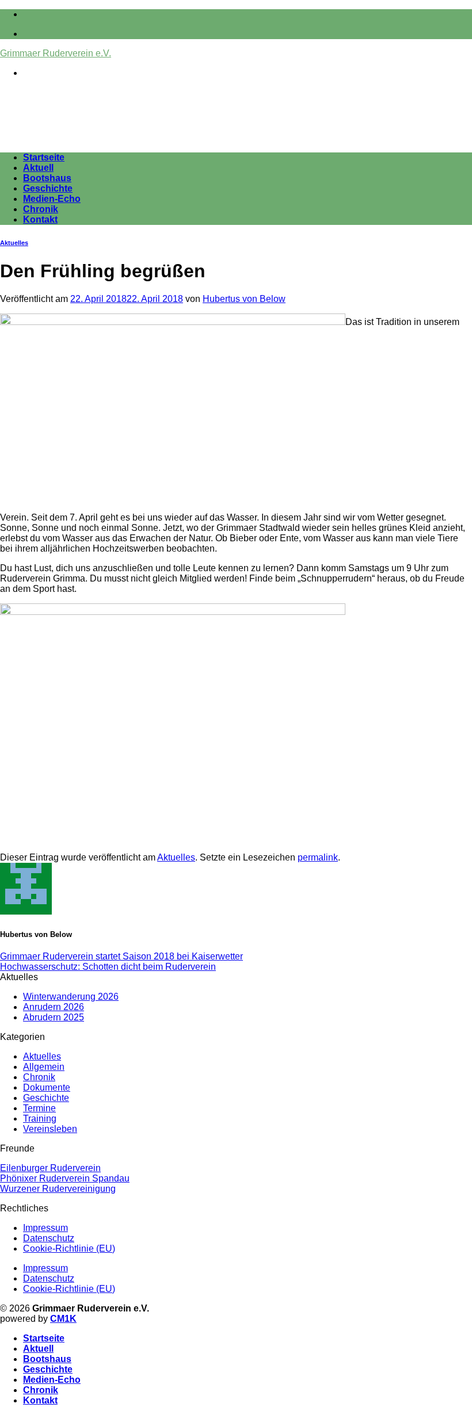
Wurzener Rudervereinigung (58, 1189)
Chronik (40, 209)
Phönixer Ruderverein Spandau (65, 1178)
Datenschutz (48, 1238)
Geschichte (48, 188)
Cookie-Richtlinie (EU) (69, 1248)
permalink (318, 857)
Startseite (43, 157)
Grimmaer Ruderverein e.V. (55, 53)
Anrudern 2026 (53, 1007)
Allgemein (43, 1067)
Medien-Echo (52, 199)
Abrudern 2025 (53, 1017)
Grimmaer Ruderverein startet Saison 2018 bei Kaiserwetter (121, 956)
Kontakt (40, 219)
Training (39, 1118)
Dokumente (46, 1087)
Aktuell (38, 168)
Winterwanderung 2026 (71, 996)
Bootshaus (47, 178)
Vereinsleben (50, 1129)
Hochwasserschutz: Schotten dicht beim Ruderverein (108, 967)
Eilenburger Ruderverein (50, 1168)
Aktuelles (14, 242)
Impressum (45, 1228)
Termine (39, 1108)
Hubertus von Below (244, 299)
